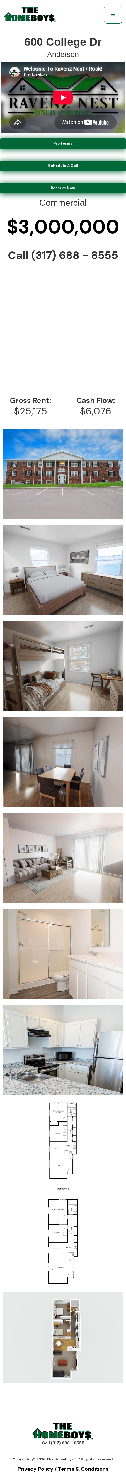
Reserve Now (63, 188)
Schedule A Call (63, 165)
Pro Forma (63, 143)
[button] (113, 15)
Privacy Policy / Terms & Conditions (63, 1468)
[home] (30, 14)
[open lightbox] (63, 474)
